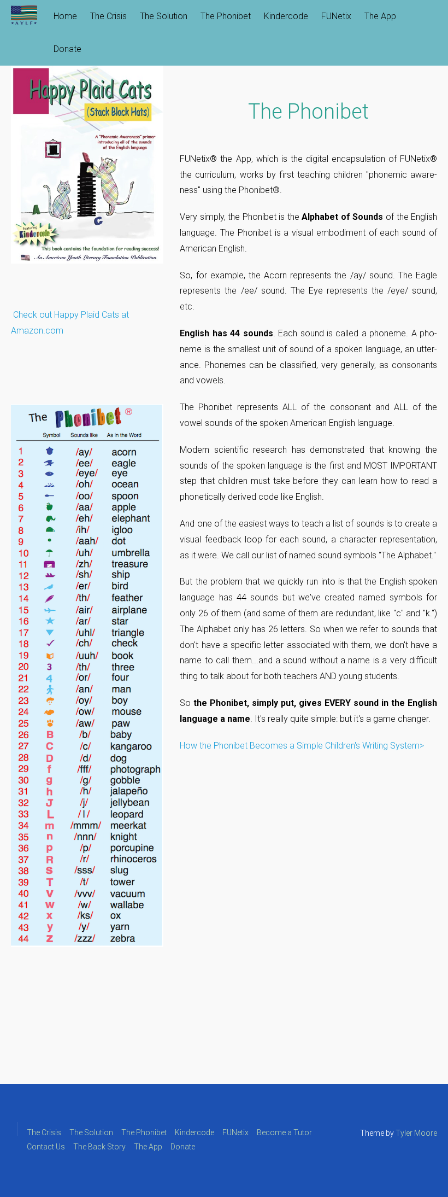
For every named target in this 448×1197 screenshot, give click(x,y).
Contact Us (46, 1146)
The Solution (163, 16)
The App (380, 16)
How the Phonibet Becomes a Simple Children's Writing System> (302, 745)
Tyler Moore (416, 1133)
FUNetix (336, 16)
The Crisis (108, 16)
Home (65, 16)
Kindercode (286, 16)
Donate (67, 49)
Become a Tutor (284, 1132)
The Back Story (99, 1146)
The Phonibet (226, 16)
